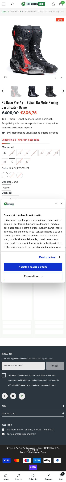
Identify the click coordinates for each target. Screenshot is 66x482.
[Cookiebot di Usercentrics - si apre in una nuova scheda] (43, 204)
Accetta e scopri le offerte (33, 266)
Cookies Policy (39, 452)
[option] (33, 49)
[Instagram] (13, 396)
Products (14, 11)
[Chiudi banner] (61, 203)
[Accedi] (53, 4)
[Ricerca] (13, 4)
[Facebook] (5, 396)
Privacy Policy (26, 452)
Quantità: (7, 192)
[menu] (3, 4)
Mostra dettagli (47, 257)
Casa (4, 11)
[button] (55, 78)
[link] (17, 326)
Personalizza (31, 276)
